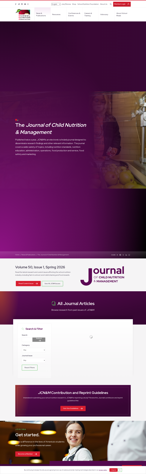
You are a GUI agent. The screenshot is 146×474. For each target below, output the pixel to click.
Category (25, 345)
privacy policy (103, 470)
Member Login (119, 4)
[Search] (110, 4)
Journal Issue (27, 356)
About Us (103, 4)
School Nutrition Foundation (88, 4)
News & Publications (41, 14)
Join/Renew (66, 4)
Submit (39, 338)
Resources (56, 14)
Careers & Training (88, 14)
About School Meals (121, 14)
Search (24, 335)
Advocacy (104, 14)
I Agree (113, 470)
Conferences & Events (74, 14)
